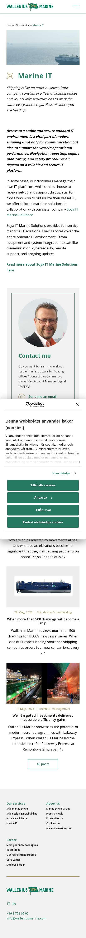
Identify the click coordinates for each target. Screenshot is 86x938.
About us (53, 803)
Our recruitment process (21, 855)
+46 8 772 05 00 (17, 913)
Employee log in (15, 865)
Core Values (13, 860)
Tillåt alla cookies (43, 485)
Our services (23, 25)
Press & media (54, 813)
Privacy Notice (54, 818)
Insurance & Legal (17, 818)
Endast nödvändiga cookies (43, 522)
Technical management (54, 709)
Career (11, 840)
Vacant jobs (13, 850)
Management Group (58, 808)
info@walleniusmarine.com (26, 918)
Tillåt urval (43, 510)
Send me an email (42, 396)
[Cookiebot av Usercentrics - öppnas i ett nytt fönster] (25, 404)
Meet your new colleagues (22, 845)
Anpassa (40, 497)
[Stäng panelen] (77, 404)
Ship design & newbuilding (54, 612)
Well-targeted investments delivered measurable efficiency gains (43, 717)
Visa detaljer (61, 473)
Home (10, 25)
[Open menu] (76, 6)
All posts (43, 764)
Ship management (17, 808)
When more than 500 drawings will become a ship (43, 621)
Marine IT (12, 823)
